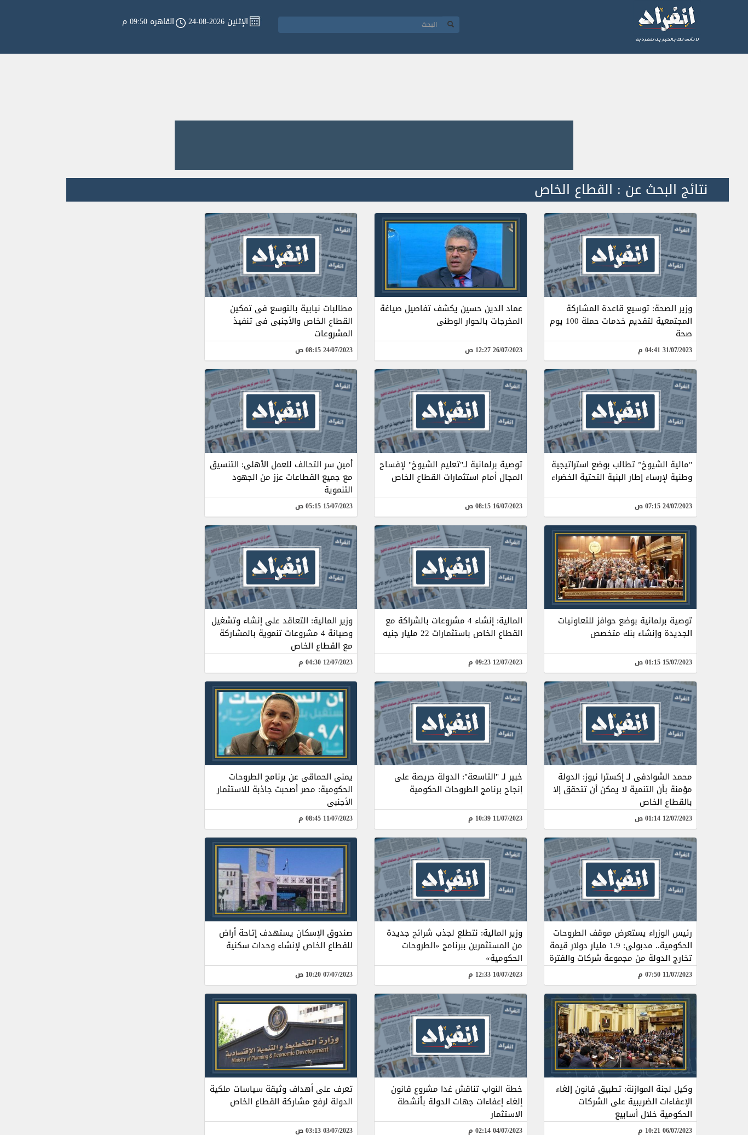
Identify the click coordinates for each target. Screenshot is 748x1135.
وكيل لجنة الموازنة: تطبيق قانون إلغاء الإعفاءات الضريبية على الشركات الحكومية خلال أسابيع (624, 1101)
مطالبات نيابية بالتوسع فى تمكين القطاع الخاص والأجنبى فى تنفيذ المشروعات (291, 321)
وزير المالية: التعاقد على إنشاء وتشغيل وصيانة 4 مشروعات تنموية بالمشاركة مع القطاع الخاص (282, 633)
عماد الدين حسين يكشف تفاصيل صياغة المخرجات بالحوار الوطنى (451, 315)
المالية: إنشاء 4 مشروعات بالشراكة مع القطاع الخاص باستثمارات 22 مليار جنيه (452, 627)
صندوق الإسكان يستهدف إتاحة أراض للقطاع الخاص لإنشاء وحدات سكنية (286, 939)
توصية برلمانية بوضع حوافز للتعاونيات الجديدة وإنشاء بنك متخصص (625, 627)
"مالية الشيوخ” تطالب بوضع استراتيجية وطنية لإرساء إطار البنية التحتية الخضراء (621, 471)
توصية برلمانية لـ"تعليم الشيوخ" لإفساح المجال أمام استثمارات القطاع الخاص (450, 471)
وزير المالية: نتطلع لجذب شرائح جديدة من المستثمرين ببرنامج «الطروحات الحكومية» (454, 945)
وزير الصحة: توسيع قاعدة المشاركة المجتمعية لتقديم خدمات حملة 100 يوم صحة (621, 321)
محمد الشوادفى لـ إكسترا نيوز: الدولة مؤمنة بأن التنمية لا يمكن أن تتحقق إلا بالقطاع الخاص (622, 789)
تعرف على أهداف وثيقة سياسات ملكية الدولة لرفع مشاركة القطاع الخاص (281, 1095)
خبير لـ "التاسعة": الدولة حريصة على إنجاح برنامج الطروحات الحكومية (458, 783)
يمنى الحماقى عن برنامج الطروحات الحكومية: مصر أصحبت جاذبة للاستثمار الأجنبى (285, 789)
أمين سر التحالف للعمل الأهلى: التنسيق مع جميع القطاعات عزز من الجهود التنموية (281, 477)
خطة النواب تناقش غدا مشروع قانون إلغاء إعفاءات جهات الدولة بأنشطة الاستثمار (456, 1101)
